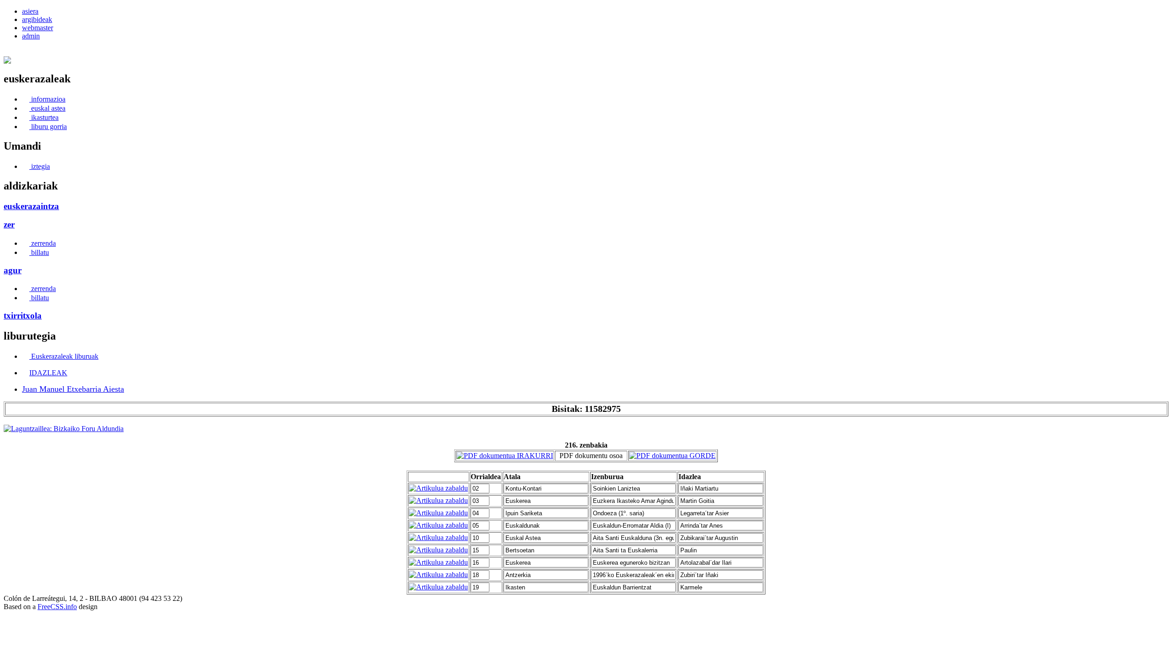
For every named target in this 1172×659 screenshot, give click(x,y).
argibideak (37, 19)
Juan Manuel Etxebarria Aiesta (73, 389)
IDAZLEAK (48, 373)
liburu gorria (48, 126)
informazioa (47, 99)
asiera (30, 11)
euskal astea (47, 108)
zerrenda (42, 243)
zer (9, 224)
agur (13, 270)
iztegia (39, 166)
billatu (39, 252)
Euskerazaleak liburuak (63, 356)
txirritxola (23, 315)
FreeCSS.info (57, 606)
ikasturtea (44, 117)
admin (31, 36)
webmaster (37, 28)
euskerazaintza (31, 206)
